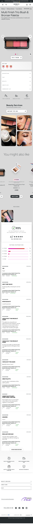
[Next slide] (31, 1)
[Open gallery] (30, 54)
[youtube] (26, 508)
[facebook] (19, 508)
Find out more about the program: (7, 499)
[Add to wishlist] (1, 196)
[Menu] (2, 4)
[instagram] (16, 508)
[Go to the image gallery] (16, 36)
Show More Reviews (16, 449)
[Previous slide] (2, 1)
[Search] (6, 4)
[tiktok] (23, 508)
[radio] (3, 67)
